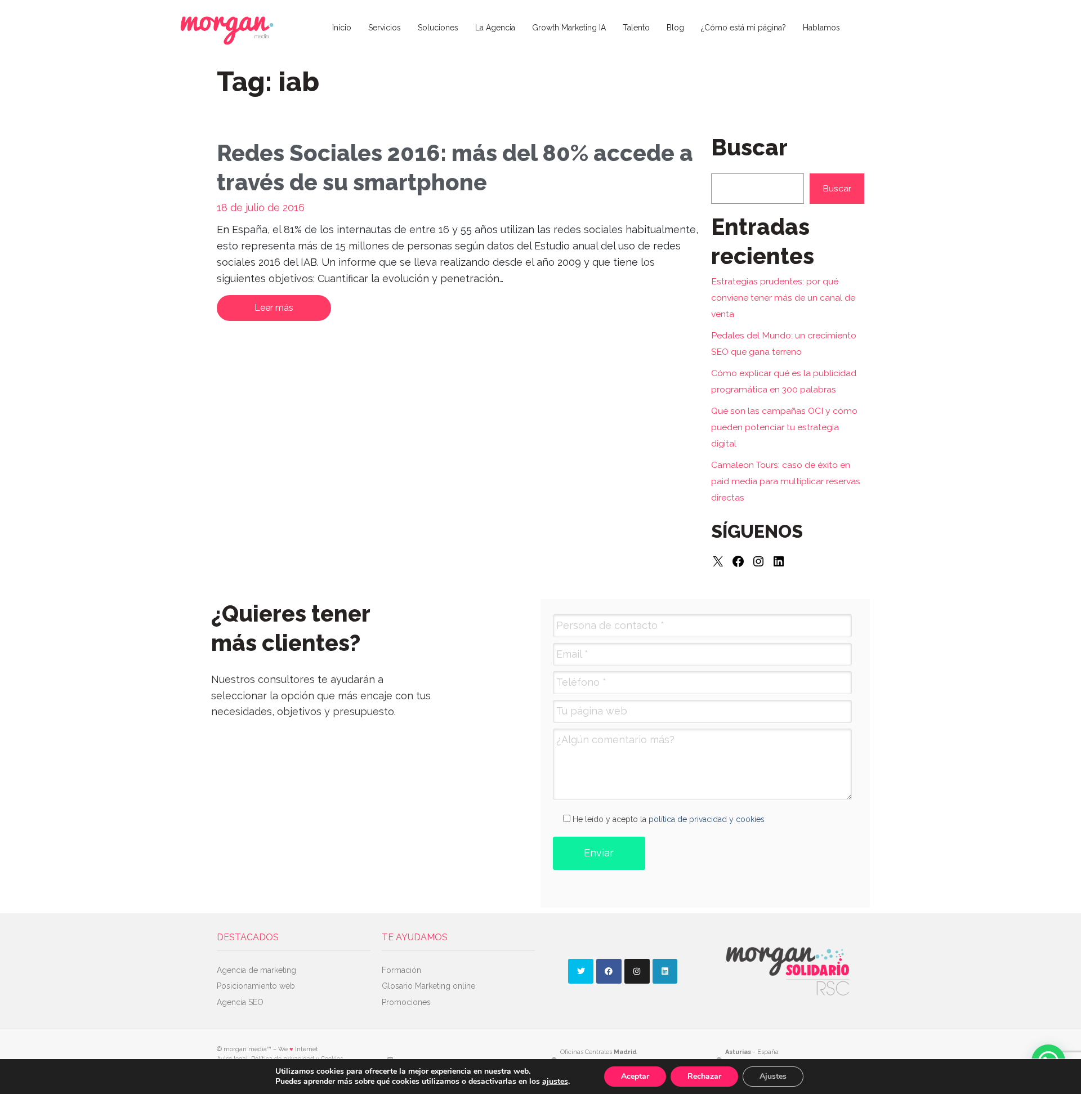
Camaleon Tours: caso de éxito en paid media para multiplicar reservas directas (785, 481)
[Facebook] (738, 561)
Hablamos (821, 27)
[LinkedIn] (778, 561)
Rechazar (704, 1076)
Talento (636, 27)
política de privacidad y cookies (707, 819)
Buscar (837, 188)
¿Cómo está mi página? (743, 27)
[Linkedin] (665, 971)
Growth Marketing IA (569, 27)
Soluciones (438, 27)
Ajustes (773, 1076)
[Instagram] (758, 561)
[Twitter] (580, 971)
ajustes (555, 1082)
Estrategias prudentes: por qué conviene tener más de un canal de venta (783, 297)
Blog (675, 27)
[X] (718, 561)
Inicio (341, 27)
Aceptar (635, 1076)
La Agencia (495, 27)
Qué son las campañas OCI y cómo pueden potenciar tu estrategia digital (784, 427)
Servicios (384, 27)
